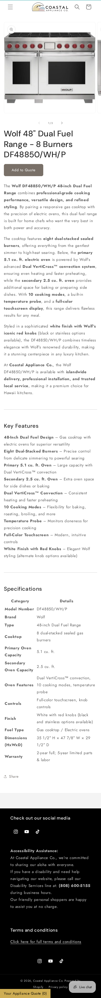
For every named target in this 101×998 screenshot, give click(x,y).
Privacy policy (58, 987)
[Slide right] (62, 123)
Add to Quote (23, 170)
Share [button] (14, 776)
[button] (10, 7)
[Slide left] (39, 123)
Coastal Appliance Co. (48, 981)
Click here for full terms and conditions (45, 942)
